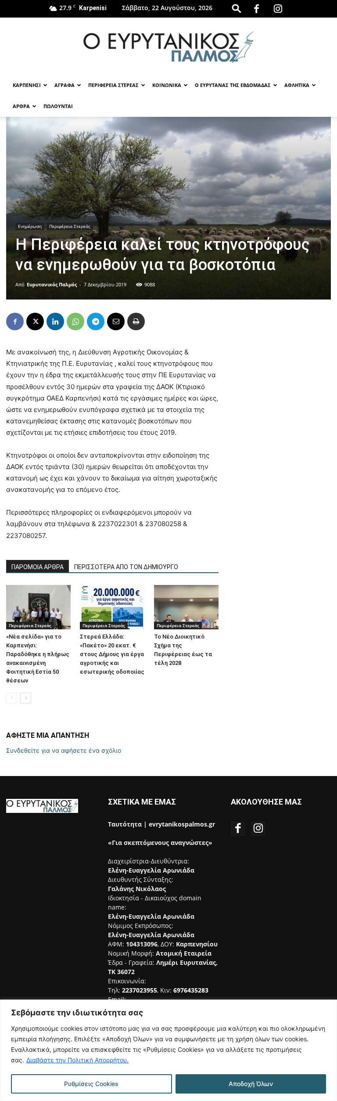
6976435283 (190, 990)
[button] (236, 8)
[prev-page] (11, 698)
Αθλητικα (296, 85)
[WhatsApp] (75, 321)
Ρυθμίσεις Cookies (91, 1083)
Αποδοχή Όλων (251, 1083)
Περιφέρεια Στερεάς (69, 226)
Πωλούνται (58, 106)
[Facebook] (257, 9)
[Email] (116, 321)
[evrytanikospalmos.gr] (168, 46)
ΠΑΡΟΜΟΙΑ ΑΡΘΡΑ (37, 566)
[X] (35, 321)
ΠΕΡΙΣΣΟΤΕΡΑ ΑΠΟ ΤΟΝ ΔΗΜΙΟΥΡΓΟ (126, 566)
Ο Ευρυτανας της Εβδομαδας (233, 85)
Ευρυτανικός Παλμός (52, 284)
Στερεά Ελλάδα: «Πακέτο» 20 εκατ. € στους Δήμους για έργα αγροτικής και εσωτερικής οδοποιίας (112, 654)
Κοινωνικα (166, 85)
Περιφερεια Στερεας (113, 85)
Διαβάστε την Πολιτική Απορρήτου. (77, 1060)
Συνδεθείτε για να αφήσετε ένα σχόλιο (63, 750)
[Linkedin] (55, 321)
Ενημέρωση (30, 226)
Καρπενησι (27, 85)
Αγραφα (64, 85)
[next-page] (25, 698)
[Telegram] (95, 321)
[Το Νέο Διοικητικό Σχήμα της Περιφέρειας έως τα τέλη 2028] (186, 607)
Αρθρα (21, 106)
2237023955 (139, 990)
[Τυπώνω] (136, 321)
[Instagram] (278, 9)
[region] (168, 1050)
